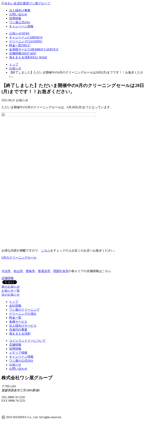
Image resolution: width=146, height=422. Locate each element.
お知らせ (19, 33)
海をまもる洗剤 (28, 57)
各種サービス (18, 321)
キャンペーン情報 (21, 26)
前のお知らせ (11, 286)
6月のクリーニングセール (19, 257)
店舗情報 (22, 53)
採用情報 (15, 18)
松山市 (18, 271)
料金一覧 (19, 45)
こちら (45, 250)
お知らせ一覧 (11, 290)
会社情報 (15, 305)
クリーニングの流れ (22, 313)
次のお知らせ (11, 294)
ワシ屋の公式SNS (21, 360)
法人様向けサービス (22, 325)
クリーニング (25, 41)
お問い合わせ (18, 14)
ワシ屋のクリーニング (24, 309)
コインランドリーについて (27, 340)
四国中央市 (60, 271)
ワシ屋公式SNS (19, 22)
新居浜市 (44, 271)
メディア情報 (18, 352)
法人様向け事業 (19, 10)
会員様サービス (33, 49)
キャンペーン (26, 37)
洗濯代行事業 (18, 329)
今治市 (6, 271)
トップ (13, 301)
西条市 (30, 271)
